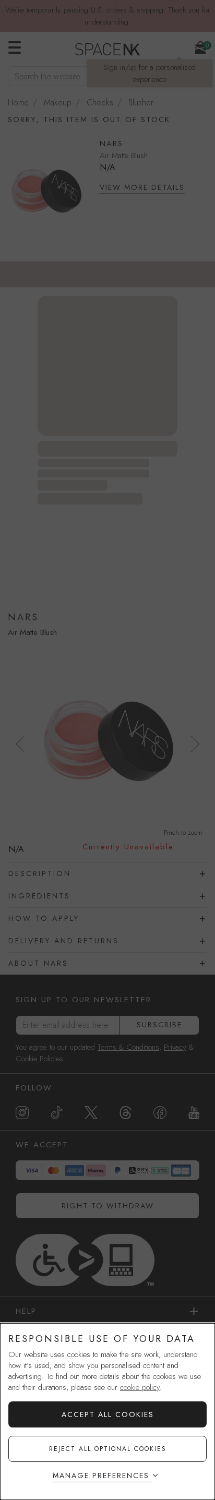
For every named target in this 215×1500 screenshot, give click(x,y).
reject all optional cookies (107, 1449)
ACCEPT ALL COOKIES (108, 1414)
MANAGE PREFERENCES (101, 1475)
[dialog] (107, 1411)
